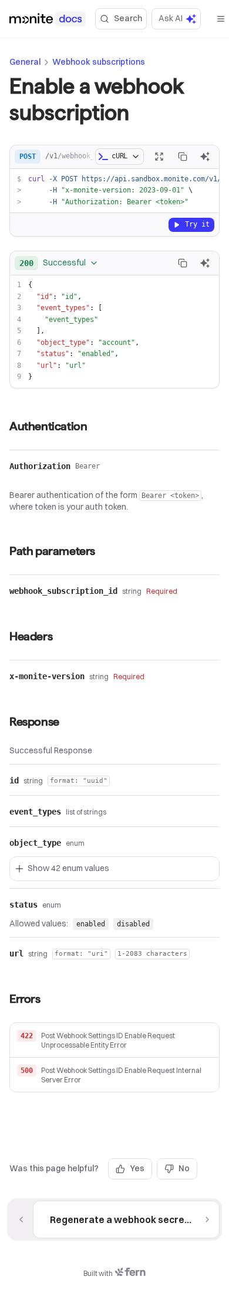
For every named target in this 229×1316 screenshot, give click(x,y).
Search (128, 18)
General (25, 62)
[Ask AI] (205, 156)
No (184, 1168)
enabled (90, 924)
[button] (114, 1040)
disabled (133, 924)
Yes (137, 1168)
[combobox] (59, 263)
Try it (197, 224)
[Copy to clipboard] (182, 156)
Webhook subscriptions (98, 62)
